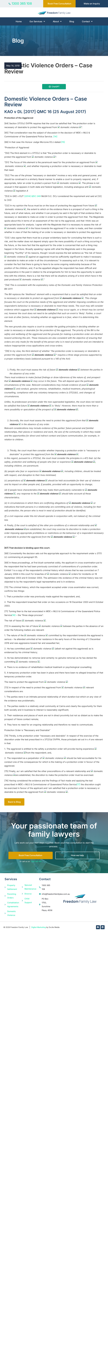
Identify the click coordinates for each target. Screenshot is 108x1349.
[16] (14, 615)
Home (19, 21)
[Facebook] (98, 927)
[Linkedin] (103, 927)
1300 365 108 (36, 861)
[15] (63, 142)
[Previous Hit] (59, 127)
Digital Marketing (38, 927)
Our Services (36, 21)
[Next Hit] (80, 127)
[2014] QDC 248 (32, 196)
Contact (86, 21)
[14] (55, 136)
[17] (78, 784)
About (56, 21)
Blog (71, 21)
